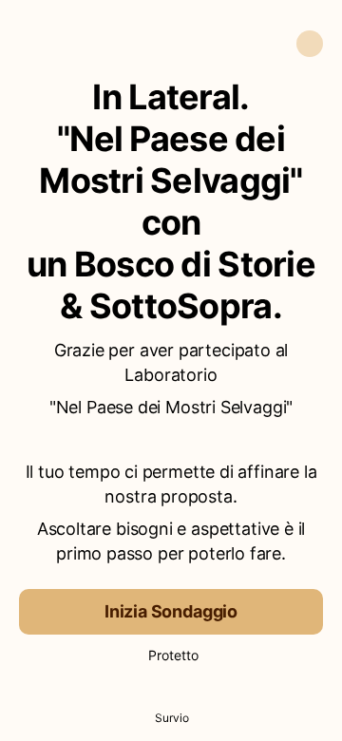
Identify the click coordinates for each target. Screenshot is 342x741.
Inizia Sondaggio (171, 611)
